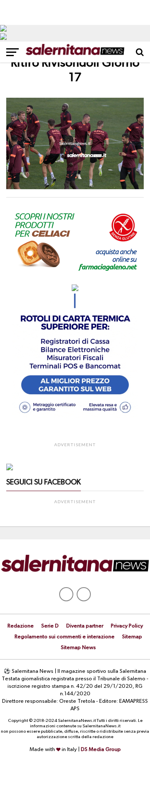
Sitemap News (78, 647)
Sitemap (132, 637)
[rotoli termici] (75, 416)
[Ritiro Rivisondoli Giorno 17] (75, 187)
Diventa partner (84, 626)
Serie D (50, 626)
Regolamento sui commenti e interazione (65, 637)
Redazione (21, 626)
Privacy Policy (127, 626)
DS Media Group (101, 749)
